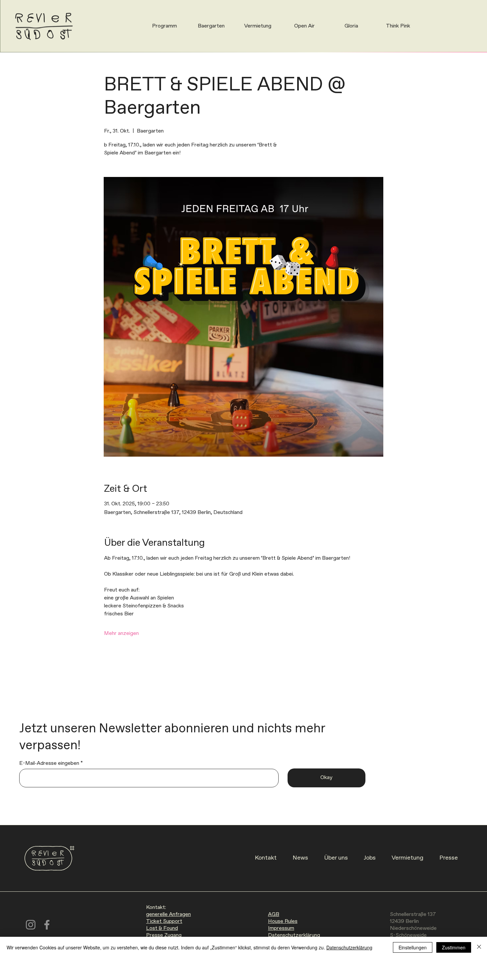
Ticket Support (164, 921)
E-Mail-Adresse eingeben (49, 763)
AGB (273, 914)
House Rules (283, 921)
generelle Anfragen (168, 914)
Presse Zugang (164, 935)
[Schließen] (479, 947)
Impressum (281, 928)
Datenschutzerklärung (294, 935)
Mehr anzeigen (121, 633)
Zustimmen (453, 947)
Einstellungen (413, 947)
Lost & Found (162, 928)
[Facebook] (46, 924)
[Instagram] (30, 924)
